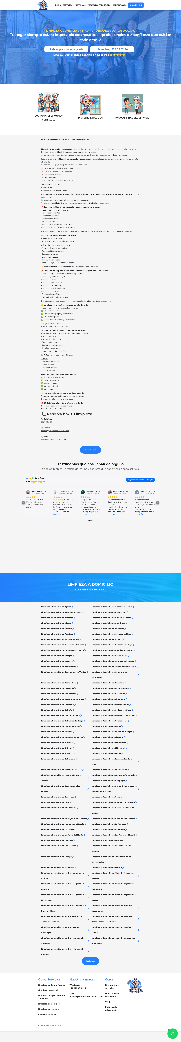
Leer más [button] (30, 514)
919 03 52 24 (136, 5)
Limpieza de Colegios (49, 1004)
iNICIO (58, 5)
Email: (86, 995)
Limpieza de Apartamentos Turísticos (51, 997)
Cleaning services (47, 1014)
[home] (44, 5)
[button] (68, 5)
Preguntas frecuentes (99, 5)
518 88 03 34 (46, 422)
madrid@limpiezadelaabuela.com (55, 431)
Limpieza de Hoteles (48, 1009)
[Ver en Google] (28, 492)
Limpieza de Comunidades (51, 985)
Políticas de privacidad (111, 1008)
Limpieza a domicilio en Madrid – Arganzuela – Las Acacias (68, 139)
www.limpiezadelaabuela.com (53, 440)
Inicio (43, 139)
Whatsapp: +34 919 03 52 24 (77, 986)
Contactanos (120, 5)
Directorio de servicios (112, 986)
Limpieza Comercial (48, 990)
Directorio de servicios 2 (112, 995)
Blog (107, 1002)
